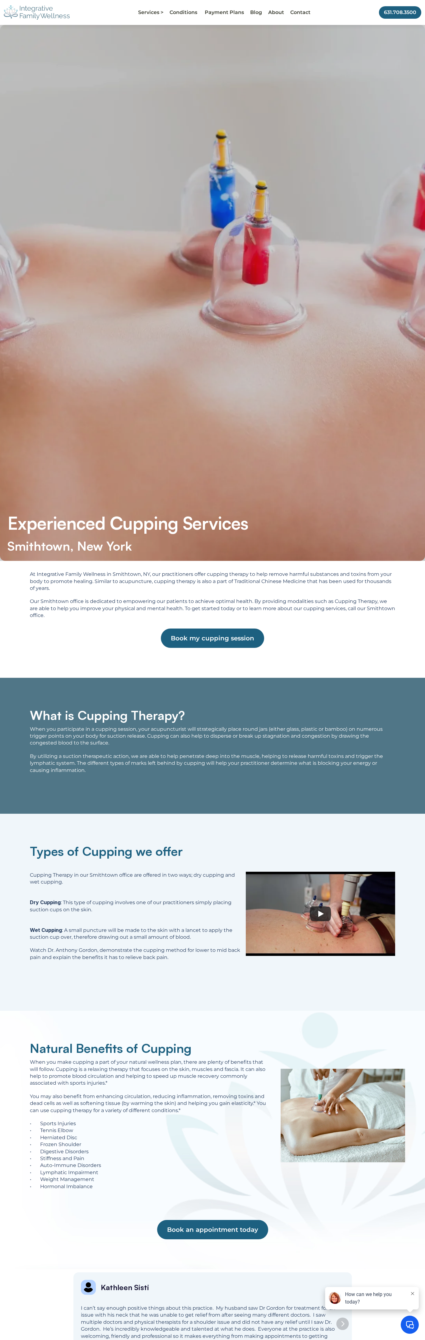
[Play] (320, 913)
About (276, 12)
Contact (300, 12)
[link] (37, 13)
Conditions (184, 12)
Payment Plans (224, 12)
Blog (256, 12)
